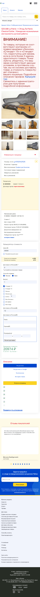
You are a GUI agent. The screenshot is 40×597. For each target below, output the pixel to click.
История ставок (20, 376)
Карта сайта (4, 555)
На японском (20, 373)
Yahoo (5, 10)
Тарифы (3, 508)
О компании (4, 542)
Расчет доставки (10, 340)
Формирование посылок (8, 518)
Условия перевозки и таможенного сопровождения (15, 562)
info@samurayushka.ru (27, 581)
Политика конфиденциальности (9, 557)
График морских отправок (8, 514)
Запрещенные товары (7, 529)
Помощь (3, 547)
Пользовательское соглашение (9, 559)
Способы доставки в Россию (9, 516)
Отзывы (3, 545)
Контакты (4, 550)
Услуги (3, 506)
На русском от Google (20, 369)
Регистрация (20, 484)
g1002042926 (19, 162)
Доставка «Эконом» (7, 525)
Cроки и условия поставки (8, 523)
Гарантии (4, 504)
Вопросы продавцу (20, 383)
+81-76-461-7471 (12, 581)
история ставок (9, 237)
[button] (11, 464)
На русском (20, 365)
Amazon (12, 10)
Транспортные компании (8, 521)
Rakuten (20, 10)
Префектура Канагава (22, 167)
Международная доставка (8, 527)
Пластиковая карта (6, 535)
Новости (3, 502)
